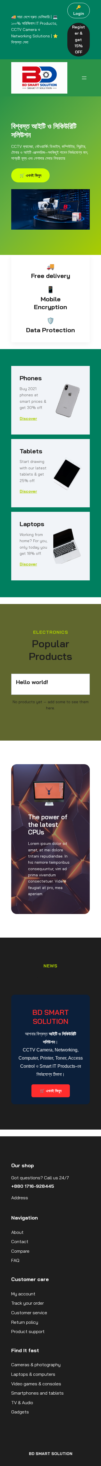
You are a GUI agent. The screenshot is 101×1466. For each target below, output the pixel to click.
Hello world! (32, 682)
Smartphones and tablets (37, 1393)
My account (23, 1294)
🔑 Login (78, 10)
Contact (19, 1241)
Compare (20, 1251)
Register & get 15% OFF (78, 39)
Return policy (24, 1322)
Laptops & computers (33, 1374)
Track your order (27, 1303)
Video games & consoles (36, 1383)
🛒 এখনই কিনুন (30, 175)
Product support (28, 1331)
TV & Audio (22, 1402)
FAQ (15, 1260)
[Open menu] (84, 77)
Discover (28, 418)
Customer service (29, 1312)
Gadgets (20, 1412)
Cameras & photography (36, 1364)
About (17, 1232)
